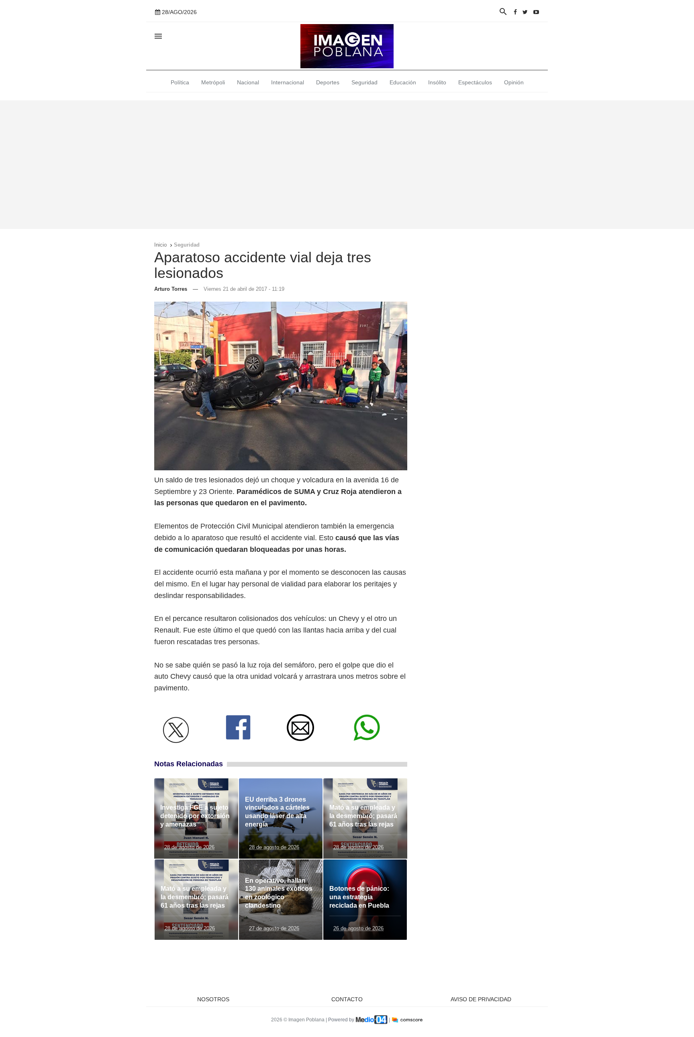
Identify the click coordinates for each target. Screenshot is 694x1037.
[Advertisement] (347, 164)
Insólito (437, 82)
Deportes (327, 82)
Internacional (287, 82)
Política (180, 82)
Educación (403, 82)
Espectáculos (475, 82)
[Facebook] (515, 12)
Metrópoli (213, 82)
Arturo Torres (170, 289)
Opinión (514, 82)
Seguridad (364, 82)
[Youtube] (536, 12)
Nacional (248, 82)
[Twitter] (525, 12)
